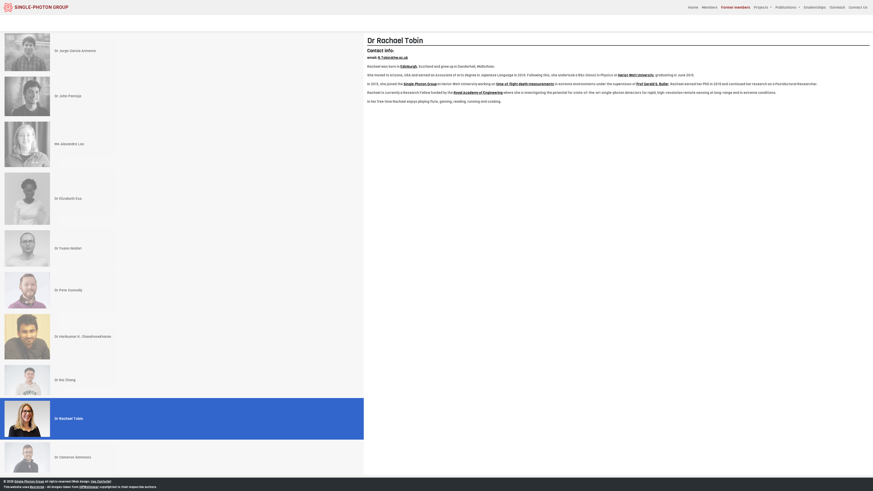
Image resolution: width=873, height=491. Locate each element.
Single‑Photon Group (29, 481)
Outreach (837, 7)
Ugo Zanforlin (100, 481)
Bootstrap (37, 487)
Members (709, 7)
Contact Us (858, 7)
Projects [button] (761, 7)
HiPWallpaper (89, 487)
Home (693, 7)
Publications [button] (786, 7)
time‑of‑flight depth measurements (525, 84)
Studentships (815, 7)
